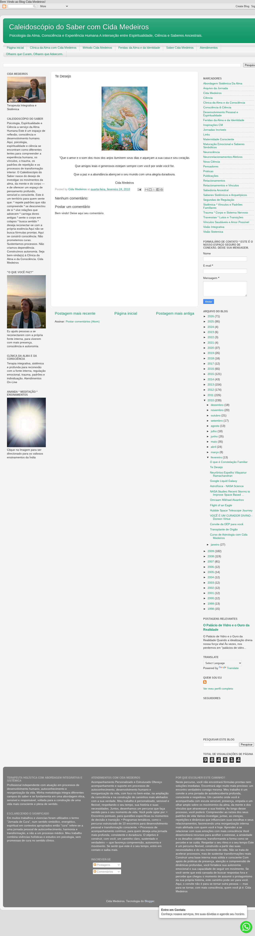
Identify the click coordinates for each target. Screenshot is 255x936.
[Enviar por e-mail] (146, 190)
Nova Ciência (211, 161)
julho (214, 431)
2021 (211, 342)
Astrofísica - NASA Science (227, 486)
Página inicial (15, 47)
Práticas (208, 171)
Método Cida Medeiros (97, 47)
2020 (211, 347)
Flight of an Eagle (221, 505)
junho (215, 436)
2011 (211, 395)
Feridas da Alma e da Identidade (139, 47)
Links (206, 134)
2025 (211, 321)
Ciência (208, 97)
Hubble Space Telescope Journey (231, 510)
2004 (211, 577)
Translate (233, 668)
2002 (211, 587)
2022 (211, 337)
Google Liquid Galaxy (223, 480)
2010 (211, 400)
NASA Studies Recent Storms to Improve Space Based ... (230, 493)
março (215, 452)
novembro (217, 410)
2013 (211, 384)
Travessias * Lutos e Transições (223, 217)
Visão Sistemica (213, 231)
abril (214, 446)
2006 (211, 566)
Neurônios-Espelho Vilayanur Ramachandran (228, 474)
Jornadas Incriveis (214, 129)
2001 (211, 593)
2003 (211, 582)
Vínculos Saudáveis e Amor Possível (226, 222)
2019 (211, 353)
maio (214, 441)
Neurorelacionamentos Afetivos (222, 156)
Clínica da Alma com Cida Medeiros (53, 47)
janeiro (215, 544)
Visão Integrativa (213, 226)
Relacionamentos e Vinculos (221, 185)
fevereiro (217, 457)
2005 (211, 572)
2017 (211, 363)
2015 (211, 374)
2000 (211, 598)
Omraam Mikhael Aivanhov (227, 499)
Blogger (149, 901)
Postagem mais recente (75, 313)
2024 (211, 326)
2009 (211, 551)
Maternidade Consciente (218, 139)
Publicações (210, 175)
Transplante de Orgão (224, 529)
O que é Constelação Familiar (229, 462)
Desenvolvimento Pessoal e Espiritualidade (220, 114)
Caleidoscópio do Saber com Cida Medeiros (79, 27)
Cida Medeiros (212, 93)
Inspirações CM (213, 125)
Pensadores (210, 166)
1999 (211, 603)
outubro (216, 415)
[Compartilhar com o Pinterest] (162, 190)
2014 (211, 379)
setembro (217, 420)
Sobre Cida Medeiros (180, 47)
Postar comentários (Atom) (83, 321)
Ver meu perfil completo (218, 688)
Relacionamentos (214, 180)
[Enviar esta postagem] (139, 189)
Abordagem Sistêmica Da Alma (222, 83)
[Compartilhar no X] (154, 190)
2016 (211, 368)
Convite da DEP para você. (227, 524)
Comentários (104, 871)
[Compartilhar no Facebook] (158, 190)
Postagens (103, 864)
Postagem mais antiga (175, 313)
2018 (211, 358)
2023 (211, 332)
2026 (211, 316)
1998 (211, 608)
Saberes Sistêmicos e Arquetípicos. (225, 195)
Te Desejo (216, 467)
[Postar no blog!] (150, 190)
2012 (211, 389)
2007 (211, 561)
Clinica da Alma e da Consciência (224, 102)
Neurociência (211, 152)
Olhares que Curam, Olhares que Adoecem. (34, 54)
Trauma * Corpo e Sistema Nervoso (225, 212)
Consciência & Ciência (217, 107)
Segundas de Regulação (218, 199)
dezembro (217, 404)
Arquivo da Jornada (215, 88)
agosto (215, 425)
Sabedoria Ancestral (216, 190)
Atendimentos (209, 47)
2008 (211, 556)
